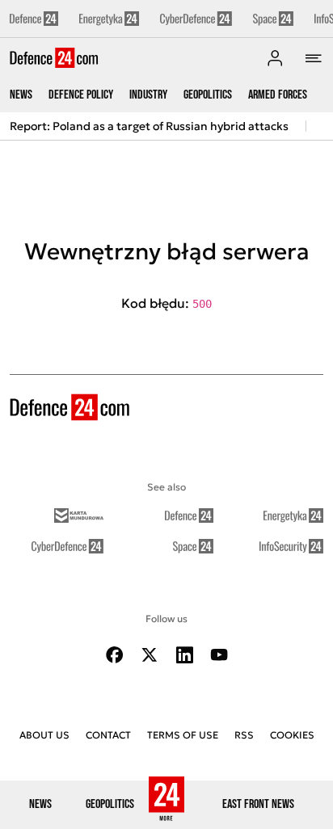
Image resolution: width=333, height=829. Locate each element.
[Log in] (275, 58)
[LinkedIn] (184, 655)
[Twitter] (149, 655)
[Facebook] (114, 655)
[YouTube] (219, 655)
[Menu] (313, 58)
